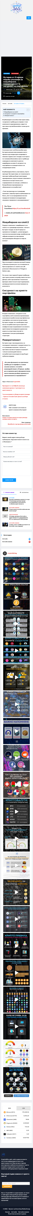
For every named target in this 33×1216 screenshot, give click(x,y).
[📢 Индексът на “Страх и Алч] (16, 838)
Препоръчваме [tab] (9, 492)
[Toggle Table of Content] (27, 110)
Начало (4, 103)
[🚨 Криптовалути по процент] (16, 570)
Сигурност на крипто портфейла (14, 113)
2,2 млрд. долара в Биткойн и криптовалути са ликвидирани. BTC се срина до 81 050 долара (18, 518)
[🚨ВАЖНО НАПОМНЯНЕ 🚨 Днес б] (16, 731)
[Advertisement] (16, 37)
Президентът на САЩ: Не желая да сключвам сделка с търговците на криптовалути (13, 388)
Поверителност (9, 115)
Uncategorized (13, 514)
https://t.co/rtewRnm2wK (21, 208)
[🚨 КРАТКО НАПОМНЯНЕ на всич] (16, 1026)
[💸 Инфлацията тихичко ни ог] (16, 865)
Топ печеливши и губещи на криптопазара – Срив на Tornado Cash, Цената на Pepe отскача (16, 396)
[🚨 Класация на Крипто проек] (16, 1000)
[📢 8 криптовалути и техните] (16, 650)
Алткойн (6, 73)
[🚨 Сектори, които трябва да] (16, 704)
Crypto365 (16, 381)
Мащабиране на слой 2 (11, 112)
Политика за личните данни (17, 1214)
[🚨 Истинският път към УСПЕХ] (16, 1080)
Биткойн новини (14, 507)
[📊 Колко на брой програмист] (16, 919)
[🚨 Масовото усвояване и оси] (16, 677)
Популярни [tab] (24, 492)
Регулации (15, 73)
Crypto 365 (9, 89)
